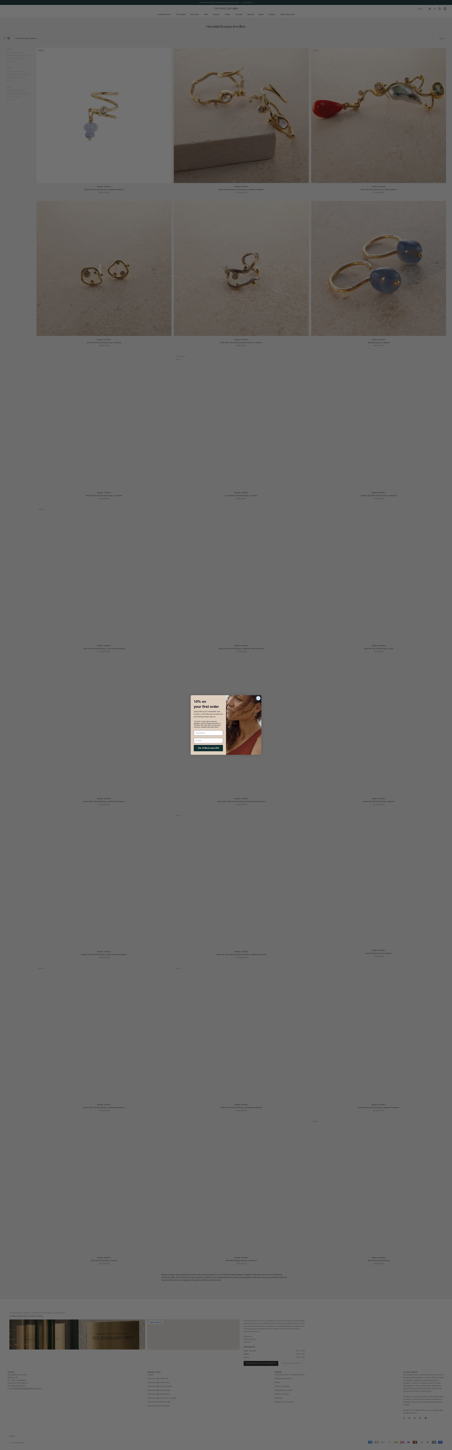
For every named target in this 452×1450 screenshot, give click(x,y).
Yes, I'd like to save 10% (208, 748)
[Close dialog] (258, 698)
